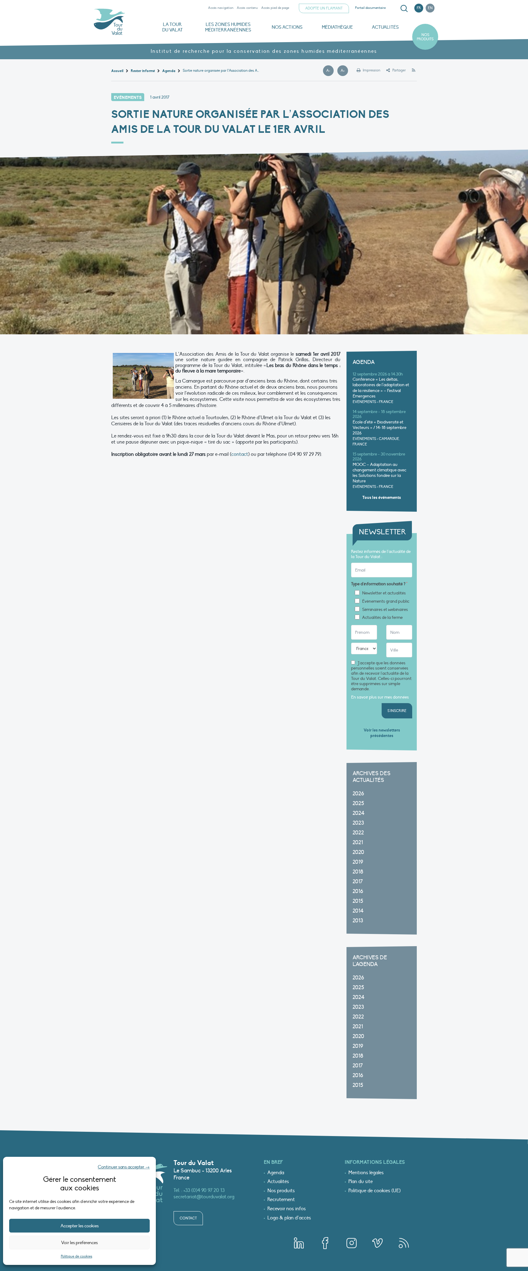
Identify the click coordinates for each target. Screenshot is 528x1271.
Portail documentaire (370, 8)
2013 (358, 920)
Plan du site (360, 1182)
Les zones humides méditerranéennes (228, 27)
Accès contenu (247, 8)
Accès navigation (220, 8)
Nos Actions (287, 27)
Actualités (385, 27)
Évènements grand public (385, 601)
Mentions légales (366, 1173)
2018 (358, 872)
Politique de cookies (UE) (374, 1191)
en (430, 8)
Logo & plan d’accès (289, 1218)
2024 (359, 813)
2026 (358, 793)
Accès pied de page (275, 8)
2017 (358, 881)
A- (330, 70)
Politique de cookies (76, 1256)
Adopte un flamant (324, 8)
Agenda (275, 1173)
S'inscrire (396, 711)
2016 (358, 891)
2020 (358, 852)
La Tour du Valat (172, 27)
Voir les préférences (79, 1242)
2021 (358, 842)
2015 (358, 901)
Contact (188, 1218)
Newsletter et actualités (384, 593)
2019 (358, 862)
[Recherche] (404, 8)
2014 (358, 911)
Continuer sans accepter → (124, 1167)
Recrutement (281, 1200)
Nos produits (425, 37)
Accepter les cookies (80, 1226)
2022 (358, 833)
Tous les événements (381, 497)
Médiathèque (337, 27)
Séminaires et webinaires (385, 609)
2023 (358, 823)
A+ (344, 70)
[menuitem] (403, 8)
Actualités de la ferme (382, 617)
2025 (358, 803)
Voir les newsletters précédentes (382, 733)
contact (239, 454)
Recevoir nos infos (286, 1209)
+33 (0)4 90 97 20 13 (204, 1190)
